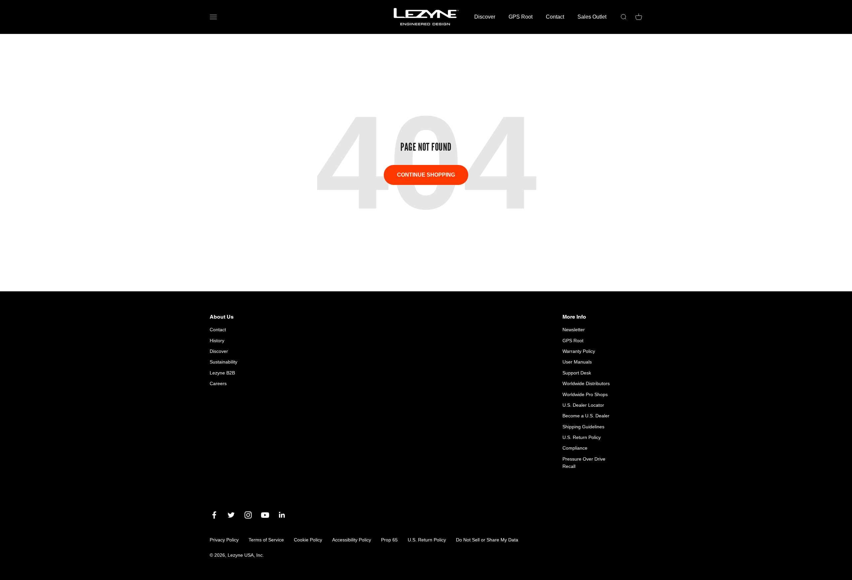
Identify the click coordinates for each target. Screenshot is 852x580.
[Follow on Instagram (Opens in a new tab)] (248, 514)
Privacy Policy (224, 539)
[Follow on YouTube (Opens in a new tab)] (265, 514)
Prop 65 (389, 539)
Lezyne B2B (222, 372)
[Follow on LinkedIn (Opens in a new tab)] (282, 514)
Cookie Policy (308, 539)
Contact (555, 17)
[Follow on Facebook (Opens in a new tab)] (214, 514)
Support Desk (576, 372)
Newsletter (573, 329)
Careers (218, 383)
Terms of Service (266, 539)
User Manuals (577, 361)
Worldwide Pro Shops (585, 394)
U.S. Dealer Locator (583, 405)
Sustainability (223, 361)
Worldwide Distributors (586, 383)
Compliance (574, 448)
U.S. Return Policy (581, 437)
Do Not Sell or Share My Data (487, 539)
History (217, 340)
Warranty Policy (578, 351)
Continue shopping (426, 175)
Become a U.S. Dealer (585, 415)
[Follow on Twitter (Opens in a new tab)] (231, 514)
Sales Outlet (591, 17)
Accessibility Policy (351, 539)
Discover (484, 17)
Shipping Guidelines (583, 426)
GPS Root (520, 17)
